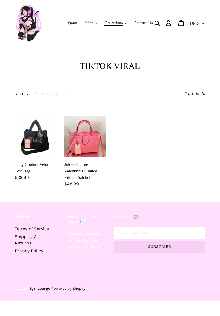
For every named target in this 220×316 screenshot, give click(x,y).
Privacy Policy (29, 250)
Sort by (21, 94)
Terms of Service (32, 228)
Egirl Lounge (39, 289)
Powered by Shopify (68, 289)
